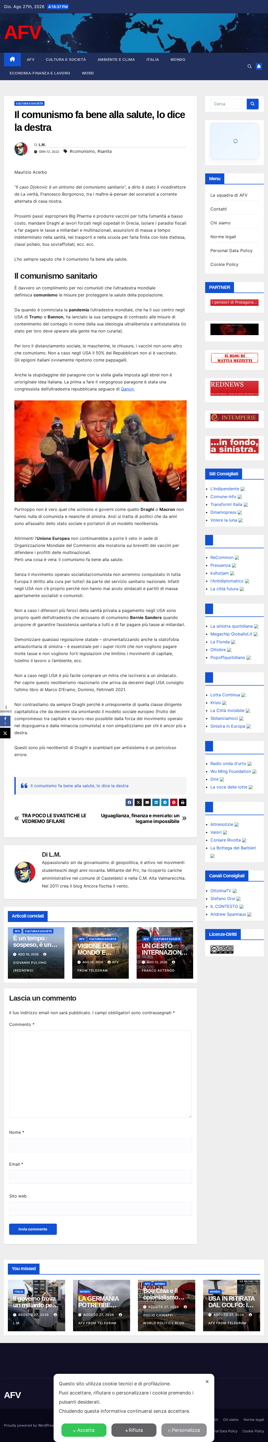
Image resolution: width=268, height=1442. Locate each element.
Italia (153, 59)
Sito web (18, 1196)
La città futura (225, 588)
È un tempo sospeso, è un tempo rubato (32, 945)
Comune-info (224, 496)
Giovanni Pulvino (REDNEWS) (30, 966)
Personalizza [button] (186, 1430)
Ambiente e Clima (116, 59)
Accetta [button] (85, 1430)
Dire (215, 779)
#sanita (104, 151)
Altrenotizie (222, 824)
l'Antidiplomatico (227, 580)
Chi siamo (220, 222)
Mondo (178, 59)
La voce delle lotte (229, 787)
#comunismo (82, 151)
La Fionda (220, 641)
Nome (16, 1132)
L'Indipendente (225, 488)
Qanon (128, 389)
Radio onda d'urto (229, 763)
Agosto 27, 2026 (34, 1315)
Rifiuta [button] (136, 1430)
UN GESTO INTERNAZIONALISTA (164, 952)
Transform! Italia (227, 504)
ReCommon (222, 557)
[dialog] (134, 1408)
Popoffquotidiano (228, 657)
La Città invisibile (228, 710)
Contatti (218, 209)
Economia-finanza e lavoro (40, 73)
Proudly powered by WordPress (30, 1425)
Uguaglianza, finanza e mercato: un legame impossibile (140, 818)
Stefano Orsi (223, 898)
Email (16, 1164)
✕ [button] (207, 1381)
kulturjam (220, 573)
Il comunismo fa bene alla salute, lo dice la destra (80, 785)
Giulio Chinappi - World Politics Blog (164, 1319)
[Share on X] (5, 733)
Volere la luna (224, 520)
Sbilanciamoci (224, 718)
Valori (216, 832)
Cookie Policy (224, 264)
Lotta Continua (225, 694)
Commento (22, 1024)
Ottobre (218, 649)
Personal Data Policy (231, 250)
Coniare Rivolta (226, 840)
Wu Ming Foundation (231, 771)
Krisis (216, 702)
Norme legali (223, 236)
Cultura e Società (66, 59)
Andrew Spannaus (228, 914)
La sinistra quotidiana (232, 626)
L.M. (42, 145)
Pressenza (221, 565)
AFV (22, 32)
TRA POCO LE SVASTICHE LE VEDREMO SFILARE (54, 818)
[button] (250, 66)
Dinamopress (224, 512)
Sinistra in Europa (228, 726)
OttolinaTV (221, 890)
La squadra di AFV (229, 195)
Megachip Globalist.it (232, 634)
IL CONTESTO (224, 906)
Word (88, 73)
